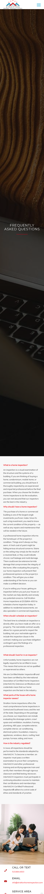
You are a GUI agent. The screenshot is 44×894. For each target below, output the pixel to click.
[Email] (5, 881)
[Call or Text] (5, 870)
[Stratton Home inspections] (18, 4)
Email (16, 878)
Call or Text (21, 867)
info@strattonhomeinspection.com (27, 882)
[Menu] (38, 4)
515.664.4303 (18, 871)
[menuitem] (38, 4)
